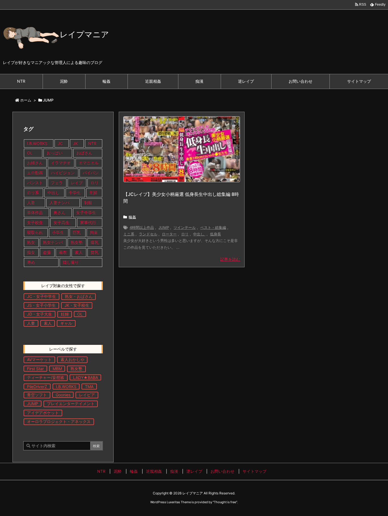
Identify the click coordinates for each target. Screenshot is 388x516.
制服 (88, 202)
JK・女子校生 (76, 305)
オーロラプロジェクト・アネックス (59, 421)
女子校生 (35, 222)
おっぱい (54, 152)
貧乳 (95, 252)
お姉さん (35, 162)
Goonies (63, 394)
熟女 (31, 242)
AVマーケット (39, 359)
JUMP (163, 227)
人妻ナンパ (59, 202)
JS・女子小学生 (41, 305)
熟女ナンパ (53, 242)
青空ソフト (37, 394)
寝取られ (35, 232)
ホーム (25, 100)
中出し (199, 234)
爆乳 (95, 242)
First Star (35, 368)
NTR (92, 143)
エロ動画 (35, 172)
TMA (89, 386)
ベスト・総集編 (213, 227)
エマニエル (89, 162)
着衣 (63, 252)
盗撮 (47, 252)
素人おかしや (72, 359)
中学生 (75, 192)
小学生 (58, 232)
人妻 (31, 202)
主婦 (93, 192)
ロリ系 (33, 192)
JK (75, 143)
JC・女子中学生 (41, 296)
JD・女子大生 (39, 314)
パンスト (35, 182)
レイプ (77, 182)
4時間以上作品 (142, 227)
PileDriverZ (37, 386)
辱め (31, 262)
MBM (57, 368)
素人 (79, 252)
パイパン (91, 172)
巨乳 (77, 232)
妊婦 (65, 314)
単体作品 (35, 212)
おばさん (84, 152)
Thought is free (225, 502)
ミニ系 (128, 234)
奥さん (59, 212)
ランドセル (148, 234)
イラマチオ (61, 162)
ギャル (66, 323)
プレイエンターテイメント (71, 403)
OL (29, 152)
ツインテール (185, 227)
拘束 (94, 232)
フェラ (57, 182)
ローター (169, 234)
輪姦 (132, 217)
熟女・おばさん (79, 296)
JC (60, 143)
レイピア (87, 394)
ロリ (185, 234)
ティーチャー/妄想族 (45, 377)
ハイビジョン (63, 172)
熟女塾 (77, 242)
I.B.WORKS (37, 143)
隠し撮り (71, 262)
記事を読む (230, 259)
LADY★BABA (85, 377)
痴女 (31, 252)
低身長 (215, 234)
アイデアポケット (43, 412)
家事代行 (88, 222)
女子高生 (61, 222)
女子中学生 (86, 212)
